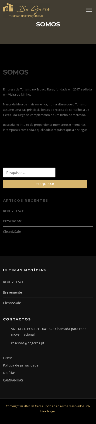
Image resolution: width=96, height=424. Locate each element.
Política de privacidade (20, 365)
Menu (89, 10)
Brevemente (12, 221)
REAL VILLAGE (13, 210)
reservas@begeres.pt (27, 343)
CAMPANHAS (13, 380)
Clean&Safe (12, 231)
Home (7, 358)
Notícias (9, 372)
